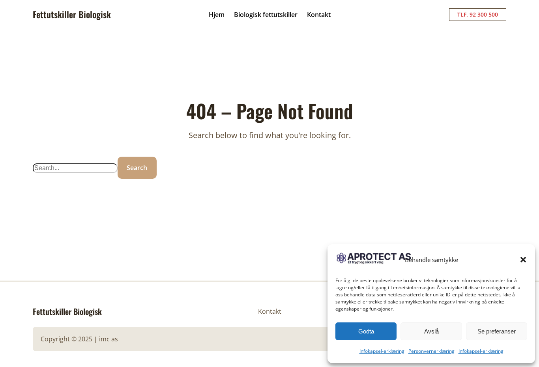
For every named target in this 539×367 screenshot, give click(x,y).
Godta (366, 331)
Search (137, 167)
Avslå (431, 331)
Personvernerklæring (431, 351)
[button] (523, 260)
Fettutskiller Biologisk (72, 14)
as (114, 339)
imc (104, 339)
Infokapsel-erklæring (381, 351)
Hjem (217, 14)
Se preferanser (496, 331)
